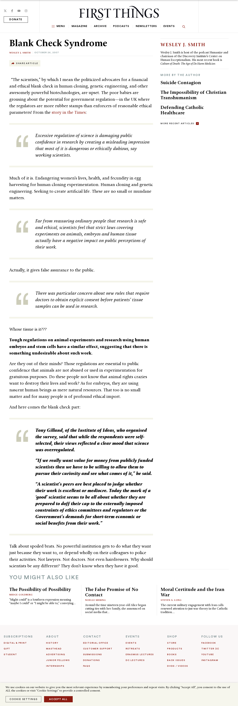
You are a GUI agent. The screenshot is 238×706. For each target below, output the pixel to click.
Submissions (92, 654)
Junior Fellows (58, 660)
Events (169, 26)
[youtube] (18, 10)
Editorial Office (95, 643)
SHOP (172, 636)
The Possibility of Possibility (40, 589)
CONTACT (92, 636)
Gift (7, 649)
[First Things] (119, 13)
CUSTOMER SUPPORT (97, 649)
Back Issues (176, 660)
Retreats (133, 649)
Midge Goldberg (21, 594)
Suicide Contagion (180, 82)
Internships (55, 666)
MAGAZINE (79, 26)
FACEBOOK (208, 643)
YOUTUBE (207, 654)
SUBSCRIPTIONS (18, 636)
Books (172, 654)
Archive (100, 26)
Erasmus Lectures (140, 654)
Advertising (55, 654)
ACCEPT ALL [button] (58, 699)
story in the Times (69, 112)
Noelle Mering (95, 600)
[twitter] (5, 10)
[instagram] (26, 10)
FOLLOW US (212, 636)
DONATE (15, 19)
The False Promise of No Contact (111, 592)
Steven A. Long (171, 600)
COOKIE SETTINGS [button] (23, 699)
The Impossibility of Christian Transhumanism (193, 95)
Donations (91, 660)
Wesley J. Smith (20, 52)
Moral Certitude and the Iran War (192, 592)
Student (10, 654)
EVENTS (133, 636)
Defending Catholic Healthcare (182, 110)
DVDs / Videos (177, 666)
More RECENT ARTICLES (177, 123)
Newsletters (146, 26)
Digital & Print (15, 643)
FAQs (86, 666)
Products (174, 649)
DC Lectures (135, 660)
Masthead (54, 649)
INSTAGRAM (209, 660)
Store (172, 643)
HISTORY (52, 643)
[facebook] (12, 10)
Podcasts (121, 26)
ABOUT (52, 636)
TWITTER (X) (210, 649)
